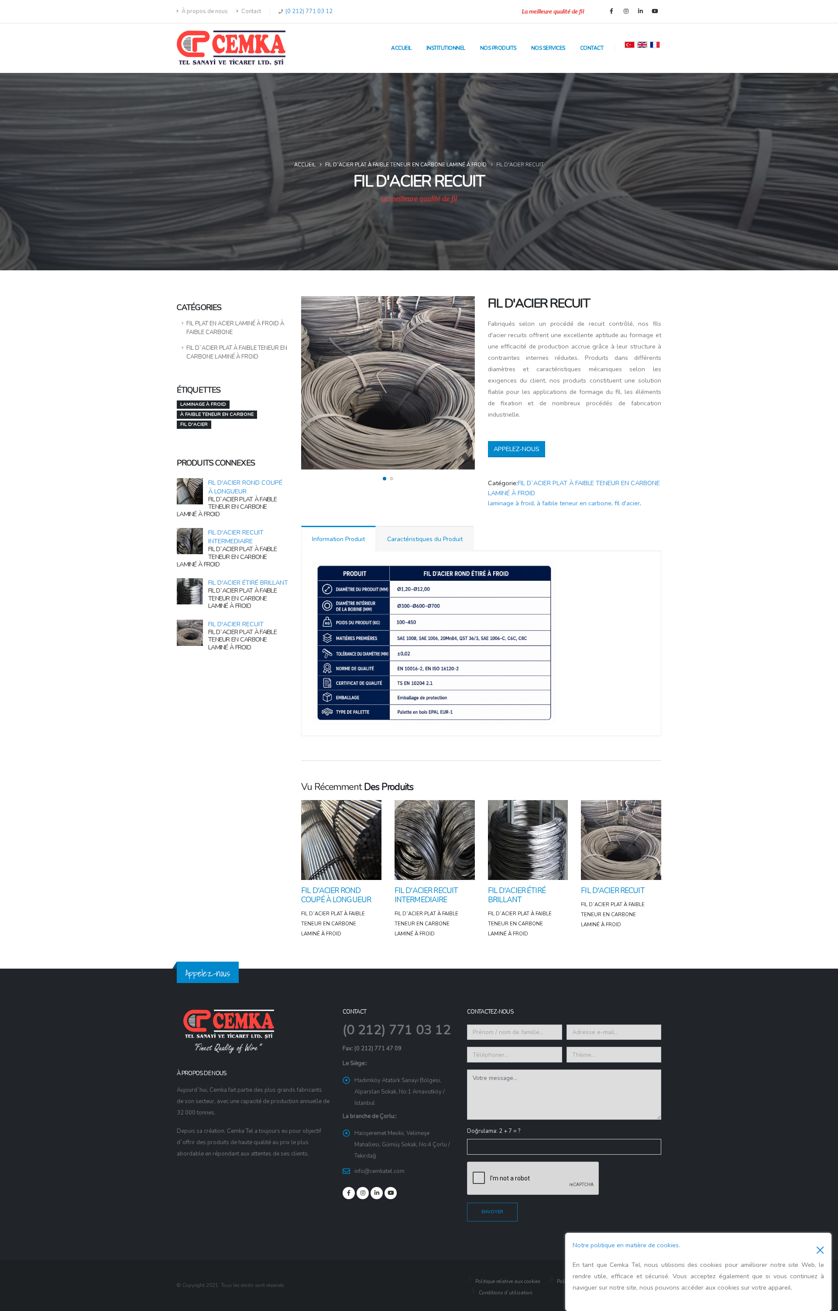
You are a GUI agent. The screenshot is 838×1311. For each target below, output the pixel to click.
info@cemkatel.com (379, 1171)
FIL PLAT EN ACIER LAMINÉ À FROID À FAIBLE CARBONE (235, 328)
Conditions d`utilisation (504, 1292)
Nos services (548, 48)
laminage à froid (511, 503)
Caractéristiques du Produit (425, 539)
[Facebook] (611, 11)
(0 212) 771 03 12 (308, 11)
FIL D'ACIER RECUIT (236, 624)
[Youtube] (655, 11)
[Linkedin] (640, 11)
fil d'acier (627, 503)
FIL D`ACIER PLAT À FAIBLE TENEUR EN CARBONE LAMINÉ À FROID (406, 164)
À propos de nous (204, 11)
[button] (384, 479)
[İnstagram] (626, 11)
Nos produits (498, 48)
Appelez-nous (516, 449)
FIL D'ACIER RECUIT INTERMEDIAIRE (236, 536)
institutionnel (445, 48)
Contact (250, 11)
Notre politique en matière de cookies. (626, 1245)
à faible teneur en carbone (574, 503)
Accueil (401, 48)
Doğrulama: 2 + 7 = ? (493, 1131)
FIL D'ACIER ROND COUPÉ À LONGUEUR (245, 487)
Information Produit (338, 539)
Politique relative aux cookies (507, 1281)
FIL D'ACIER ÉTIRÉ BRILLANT (248, 582)
